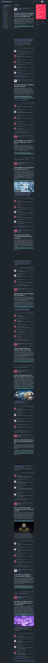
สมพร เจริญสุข (19, 569)
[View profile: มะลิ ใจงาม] (15, 118)
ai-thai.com (6, 2)
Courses (6, 25)
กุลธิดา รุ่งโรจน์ (19, 216)
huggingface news (20, 163)
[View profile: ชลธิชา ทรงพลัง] (15, 316)
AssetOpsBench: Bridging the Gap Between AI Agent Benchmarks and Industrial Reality (23, 194)
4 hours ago (19, 136)
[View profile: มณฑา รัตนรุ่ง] (15, 289)
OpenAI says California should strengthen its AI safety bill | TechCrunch (24, 466)
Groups (6, 13)
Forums (6, 27)
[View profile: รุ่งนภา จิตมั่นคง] (15, 371)
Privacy (44, 23)
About (37, 23)
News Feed (7, 5)
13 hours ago (19, 372)
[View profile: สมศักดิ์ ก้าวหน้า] (15, 51)
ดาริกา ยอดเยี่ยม (19, 162)
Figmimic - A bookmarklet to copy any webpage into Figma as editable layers (22, 309)
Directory (37, 24)
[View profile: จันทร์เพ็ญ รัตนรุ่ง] (15, 231)
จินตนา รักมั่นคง (19, 128)
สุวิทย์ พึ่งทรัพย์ (19, 211)
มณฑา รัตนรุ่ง (19, 288)
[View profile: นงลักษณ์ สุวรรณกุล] (15, 56)
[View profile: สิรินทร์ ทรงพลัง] (15, 597)
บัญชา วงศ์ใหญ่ (19, 275)
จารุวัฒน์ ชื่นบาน (19, 8)
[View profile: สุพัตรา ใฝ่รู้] (15, 476)
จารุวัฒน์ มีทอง (19, 549)
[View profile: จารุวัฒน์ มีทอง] (15, 549)
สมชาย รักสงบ (19, 72)
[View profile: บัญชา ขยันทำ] (15, 415)
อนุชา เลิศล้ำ (19, 494)
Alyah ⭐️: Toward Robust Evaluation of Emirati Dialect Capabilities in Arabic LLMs (23, 628)
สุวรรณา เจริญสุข (19, 635)
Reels (6, 17)
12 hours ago (19, 289)
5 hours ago (19, 164)
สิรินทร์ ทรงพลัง (19, 596)
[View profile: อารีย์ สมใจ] (15, 106)
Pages (6, 11)
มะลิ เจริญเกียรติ (19, 331)
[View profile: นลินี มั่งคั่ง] (15, 344)
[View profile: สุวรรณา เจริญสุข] (15, 636)
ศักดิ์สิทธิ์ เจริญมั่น (20, 646)
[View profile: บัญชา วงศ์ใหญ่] (15, 275)
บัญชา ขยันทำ (19, 414)
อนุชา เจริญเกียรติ (20, 221)
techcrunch (19, 9)
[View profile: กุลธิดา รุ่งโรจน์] (15, 217)
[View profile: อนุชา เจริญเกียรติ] (15, 222)
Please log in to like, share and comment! (21, 76)
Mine (6, 7)
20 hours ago (19, 571)
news (30, 79)
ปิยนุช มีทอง (19, 336)
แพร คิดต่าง (19, 206)
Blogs (6, 19)
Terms (41, 23)
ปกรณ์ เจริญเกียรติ (20, 270)
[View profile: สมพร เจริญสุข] (15, 570)
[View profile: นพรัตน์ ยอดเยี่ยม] (15, 641)
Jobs (6, 23)
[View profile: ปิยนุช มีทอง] (15, 336)
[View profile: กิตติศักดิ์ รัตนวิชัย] (15, 421)
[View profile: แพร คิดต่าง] (15, 207)
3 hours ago (19, 10)
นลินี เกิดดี (18, 200)
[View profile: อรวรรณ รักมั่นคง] (15, 326)
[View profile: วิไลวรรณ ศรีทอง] (15, 427)
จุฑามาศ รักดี (19, 555)
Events (6, 15)
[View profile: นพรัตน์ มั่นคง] (15, 543)
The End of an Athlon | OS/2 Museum (21, 100)
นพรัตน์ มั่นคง (19, 543)
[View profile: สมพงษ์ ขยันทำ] (15, 487)
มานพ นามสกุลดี (19, 111)
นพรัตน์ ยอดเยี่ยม (19, 640)
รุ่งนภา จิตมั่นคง (19, 370)
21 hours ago (19, 598)
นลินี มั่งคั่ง (18, 343)
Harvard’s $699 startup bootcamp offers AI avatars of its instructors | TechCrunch (23, 261)
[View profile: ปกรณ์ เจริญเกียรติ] (15, 271)
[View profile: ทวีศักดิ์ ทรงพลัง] (15, 482)
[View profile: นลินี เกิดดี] (15, 201)
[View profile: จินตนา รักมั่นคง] (15, 128)
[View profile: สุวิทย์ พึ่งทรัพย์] (15, 212)
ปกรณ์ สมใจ (19, 66)
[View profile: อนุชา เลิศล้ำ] (15, 494)
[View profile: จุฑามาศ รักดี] (15, 555)
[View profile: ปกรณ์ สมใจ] (15, 67)
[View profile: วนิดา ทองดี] (15, 124)
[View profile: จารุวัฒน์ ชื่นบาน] (15, 9)
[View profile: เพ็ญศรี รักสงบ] (15, 62)
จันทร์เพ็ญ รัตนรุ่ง (19, 230)
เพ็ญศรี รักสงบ (19, 61)
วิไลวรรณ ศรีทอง (19, 426)
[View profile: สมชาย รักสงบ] (15, 73)
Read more (23, 26)
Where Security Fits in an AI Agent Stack (22, 533)
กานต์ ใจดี (18, 281)
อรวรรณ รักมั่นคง (19, 326)
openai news (31, 135)
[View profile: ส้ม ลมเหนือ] (15, 80)
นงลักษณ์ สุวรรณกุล (20, 55)
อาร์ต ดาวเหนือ (19, 435)
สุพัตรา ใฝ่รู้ (19, 475)
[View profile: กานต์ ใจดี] (15, 281)
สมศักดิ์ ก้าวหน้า (19, 50)
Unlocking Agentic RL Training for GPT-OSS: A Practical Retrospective (23, 402)
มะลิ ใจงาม (19, 117)
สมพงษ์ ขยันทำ (19, 487)
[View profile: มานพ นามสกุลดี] (15, 112)
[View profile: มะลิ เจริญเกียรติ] (15, 331)
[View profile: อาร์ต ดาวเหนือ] (15, 436)
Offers (6, 21)
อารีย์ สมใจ (19, 105)
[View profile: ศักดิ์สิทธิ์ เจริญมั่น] (15, 647)
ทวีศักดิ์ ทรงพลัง (19, 481)
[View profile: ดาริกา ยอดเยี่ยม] (15, 163)
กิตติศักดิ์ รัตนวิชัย (20, 420)
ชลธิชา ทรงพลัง (19, 315)
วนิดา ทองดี (19, 123)
